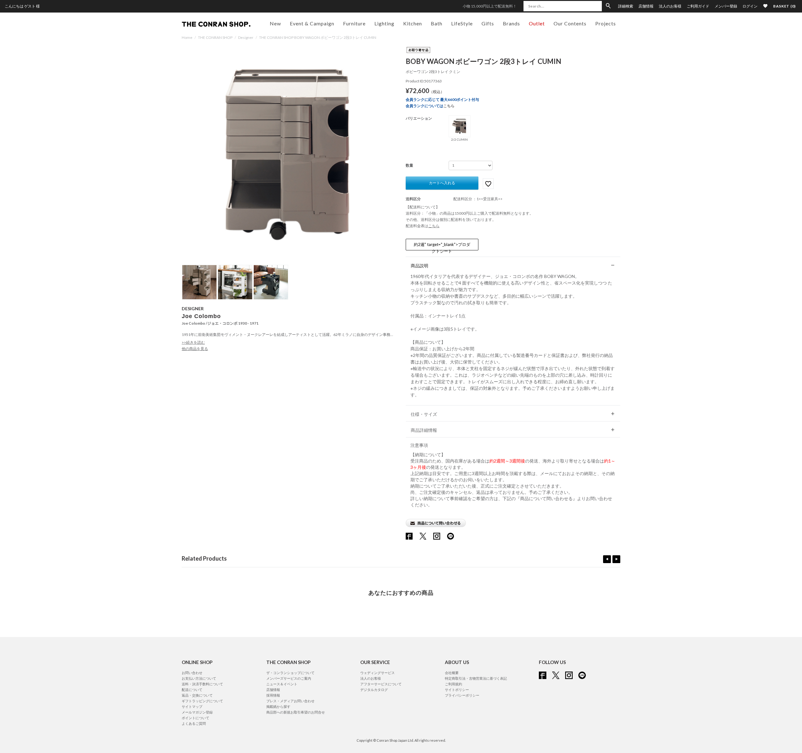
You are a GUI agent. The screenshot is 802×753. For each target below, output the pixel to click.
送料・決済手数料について (202, 684)
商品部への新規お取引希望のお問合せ (295, 712)
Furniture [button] (354, 23)
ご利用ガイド (698, 6)
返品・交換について (197, 695)
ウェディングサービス (377, 673)
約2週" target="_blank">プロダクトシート (442, 246)
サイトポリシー (457, 690)
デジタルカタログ (374, 690)
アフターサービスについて (381, 684)
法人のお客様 (670, 6)
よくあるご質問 (194, 723)
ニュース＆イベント (281, 684)
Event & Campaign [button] (312, 23)
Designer (245, 37)
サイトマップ (192, 706)
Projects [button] (605, 23)
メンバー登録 (726, 6)
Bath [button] (436, 23)
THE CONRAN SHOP (215, 37)
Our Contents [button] (570, 23)
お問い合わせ (192, 673)
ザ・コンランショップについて (290, 673)
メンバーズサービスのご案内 (288, 678)
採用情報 (273, 695)
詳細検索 (625, 6)
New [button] (275, 23)
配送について (192, 690)
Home (187, 37)
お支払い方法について (199, 678)
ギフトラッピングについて (202, 701)
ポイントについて (195, 718)
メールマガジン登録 (197, 712)
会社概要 (452, 673)
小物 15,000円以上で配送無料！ (490, 6)
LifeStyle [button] (462, 23)
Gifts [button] (488, 23)
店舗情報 (646, 6)
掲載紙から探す (278, 706)
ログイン (750, 6)
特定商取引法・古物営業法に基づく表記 (476, 678)
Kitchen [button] (412, 23)
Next (616, 559)
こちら (449, 105)
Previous (607, 559)
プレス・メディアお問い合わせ (290, 701)
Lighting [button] (384, 23)
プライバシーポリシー (462, 695)
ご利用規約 (453, 684)
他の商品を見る (195, 348)
